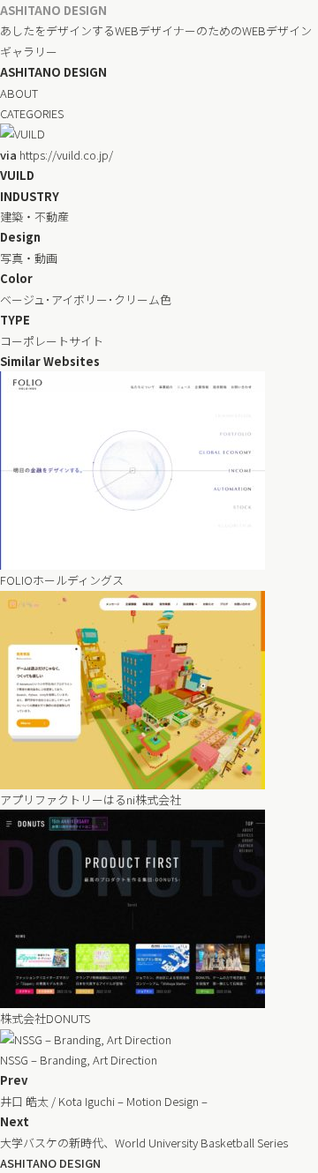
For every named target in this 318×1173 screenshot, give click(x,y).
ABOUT (19, 93)
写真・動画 (28, 258)
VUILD (17, 175)
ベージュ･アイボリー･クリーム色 (85, 299)
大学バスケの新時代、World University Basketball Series (144, 1142)
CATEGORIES (32, 113)
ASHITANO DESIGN (53, 10)
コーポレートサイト (51, 340)
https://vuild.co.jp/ (56, 154)
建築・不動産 (34, 216)
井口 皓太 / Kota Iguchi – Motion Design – (104, 1101)
